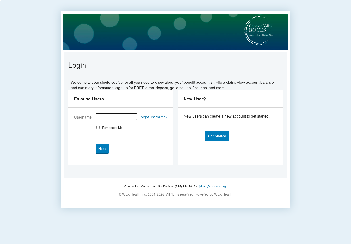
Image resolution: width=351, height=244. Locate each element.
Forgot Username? (153, 116)
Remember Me (111, 127)
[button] (102, 148)
